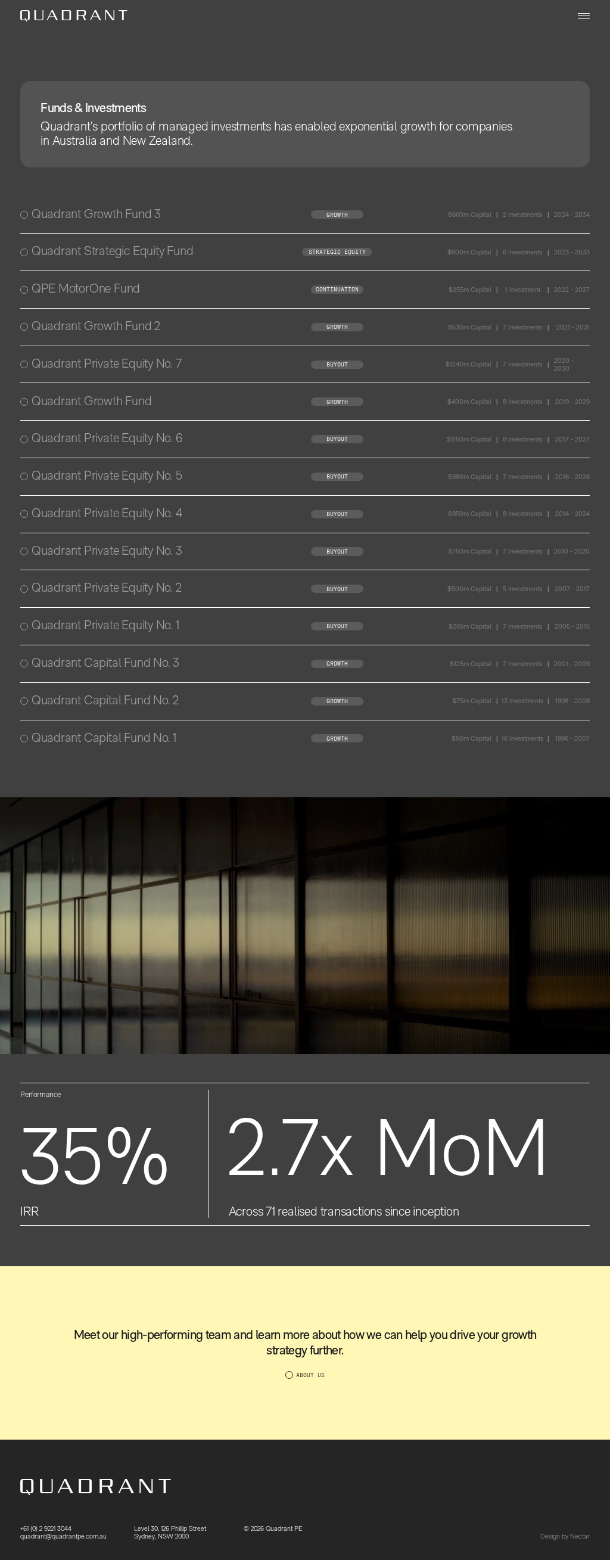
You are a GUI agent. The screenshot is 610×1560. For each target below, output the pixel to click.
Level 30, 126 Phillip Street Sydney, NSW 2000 (170, 1532)
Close (581, 214)
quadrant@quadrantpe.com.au (63, 1536)
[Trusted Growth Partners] (73, 15)
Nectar (580, 1536)
